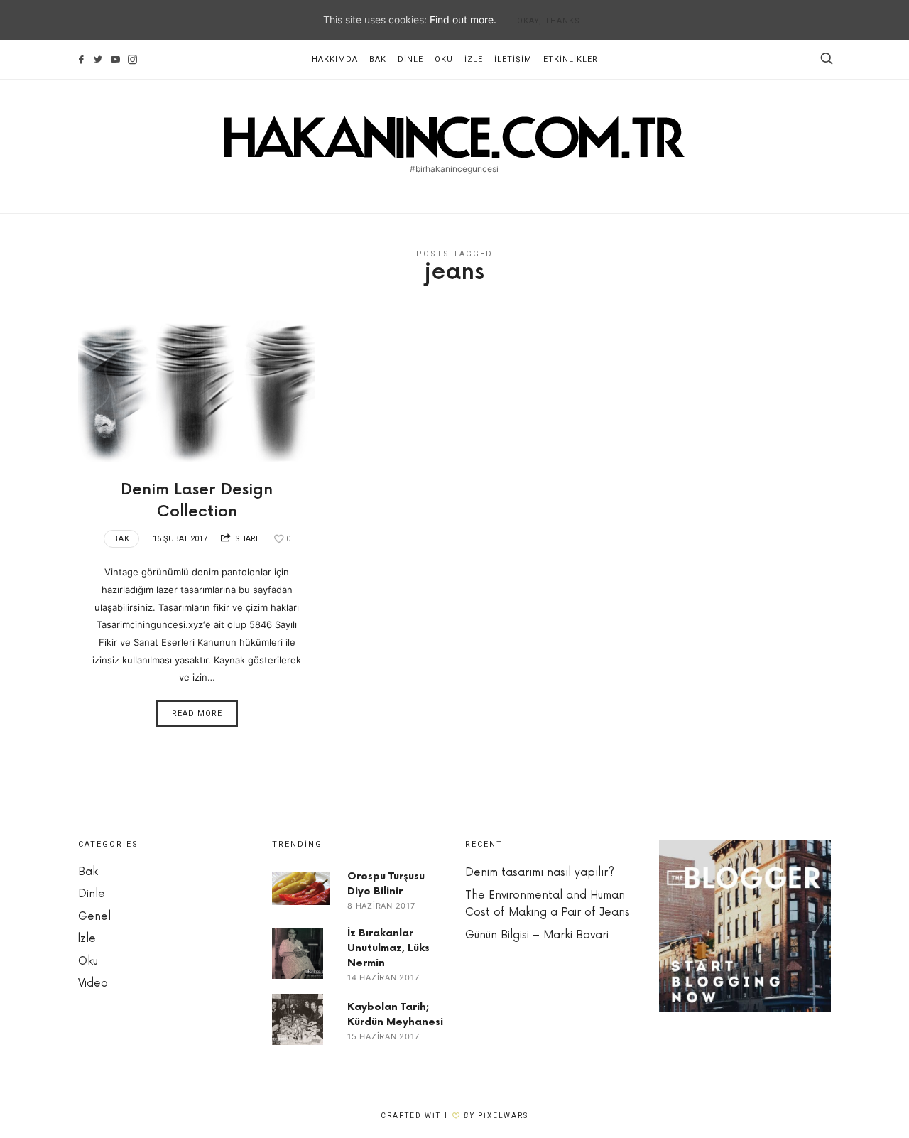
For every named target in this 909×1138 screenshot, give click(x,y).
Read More (197, 713)
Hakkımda (335, 59)
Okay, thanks (548, 21)
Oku (444, 59)
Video (93, 983)
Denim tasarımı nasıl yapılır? (539, 872)
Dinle (410, 59)
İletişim (513, 59)
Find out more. (463, 19)
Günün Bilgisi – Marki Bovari (537, 935)
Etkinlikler (570, 59)
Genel (94, 916)
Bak (377, 59)
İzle (473, 59)
